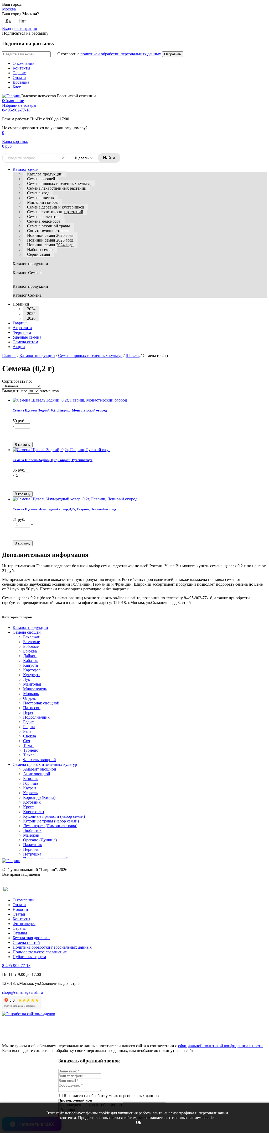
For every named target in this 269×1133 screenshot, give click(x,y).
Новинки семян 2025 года (50, 240)
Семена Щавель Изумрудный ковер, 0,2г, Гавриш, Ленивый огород (64, 509)
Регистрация (25, 28)
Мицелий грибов (42, 202)
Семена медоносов (44, 221)
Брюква (30, 651)
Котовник (32, 802)
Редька (29, 726)
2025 (31, 313)
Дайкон (30, 656)
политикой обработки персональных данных (120, 54)
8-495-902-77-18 (16, 110)
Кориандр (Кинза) (39, 797)
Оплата (19, 77)
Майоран (31, 835)
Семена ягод (38, 193)
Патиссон (31, 708)
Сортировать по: (17, 381)
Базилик (30, 778)
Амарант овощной (39, 769)
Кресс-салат (33, 811)
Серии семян (38, 254)
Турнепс (30, 750)
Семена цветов (40, 197)
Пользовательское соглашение (40, 952)
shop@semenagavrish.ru (22, 992)
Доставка (21, 82)
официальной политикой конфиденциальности (220, 1046)
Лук (26, 679)
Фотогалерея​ (24, 923)
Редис (28, 722)
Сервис (19, 73)
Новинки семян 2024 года (50, 245)
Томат (28, 745)
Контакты (21, 68)
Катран (29, 788)
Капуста (30, 665)
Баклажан (31, 637)
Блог (17, 87)
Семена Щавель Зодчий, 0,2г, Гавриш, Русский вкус (52, 460)
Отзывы (20, 933)
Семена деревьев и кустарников (55, 207)
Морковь (31, 693)
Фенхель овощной (39, 759)
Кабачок (30, 660)
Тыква (28, 755)
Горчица (30, 783)
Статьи (19, 914)
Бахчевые (31, 641)
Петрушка (32, 854)
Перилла (31, 849)
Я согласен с (109, 54)
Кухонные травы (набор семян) (51, 821)
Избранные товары (19, 105)
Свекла (29, 736)
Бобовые (31, 646)
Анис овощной (36, 774)
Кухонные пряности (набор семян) (54, 816)
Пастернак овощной (41, 703)
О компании (24, 63)
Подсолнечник (36, 717)
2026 (31, 318)
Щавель (132, 355)
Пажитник (32, 844)
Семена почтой (26, 942)
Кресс (28, 807)
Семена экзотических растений (55, 212)
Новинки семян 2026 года (50, 235)
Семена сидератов (43, 216)
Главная (9, 355)
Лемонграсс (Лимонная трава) (50, 826)
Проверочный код (75, 1100)
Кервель (30, 792)
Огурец (30, 698)
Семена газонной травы (48, 226)
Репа (27, 731)
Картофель (32, 670)
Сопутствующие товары (48, 230)
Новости (20, 909)
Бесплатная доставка (31, 938)
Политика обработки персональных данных (52, 947)
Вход (6, 28)
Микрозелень (35, 689)
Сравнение (13, 100)
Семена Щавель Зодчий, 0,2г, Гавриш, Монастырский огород (60, 410)
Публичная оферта (29, 956)
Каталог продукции (45, 174)
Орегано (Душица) (40, 840)
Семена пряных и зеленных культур (59, 183)
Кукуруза (31, 674)
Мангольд (32, 684)
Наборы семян (40, 249)
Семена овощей (41, 179)
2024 (31, 309)
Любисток (32, 830)
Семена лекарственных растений (56, 188)
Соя (26, 741)
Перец (28, 712)
